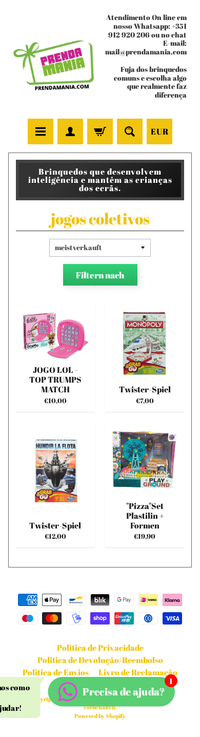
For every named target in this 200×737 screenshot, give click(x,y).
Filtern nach (100, 275)
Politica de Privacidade (100, 647)
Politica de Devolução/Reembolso (100, 660)
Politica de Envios (56, 672)
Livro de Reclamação (137, 672)
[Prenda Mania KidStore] (54, 60)
